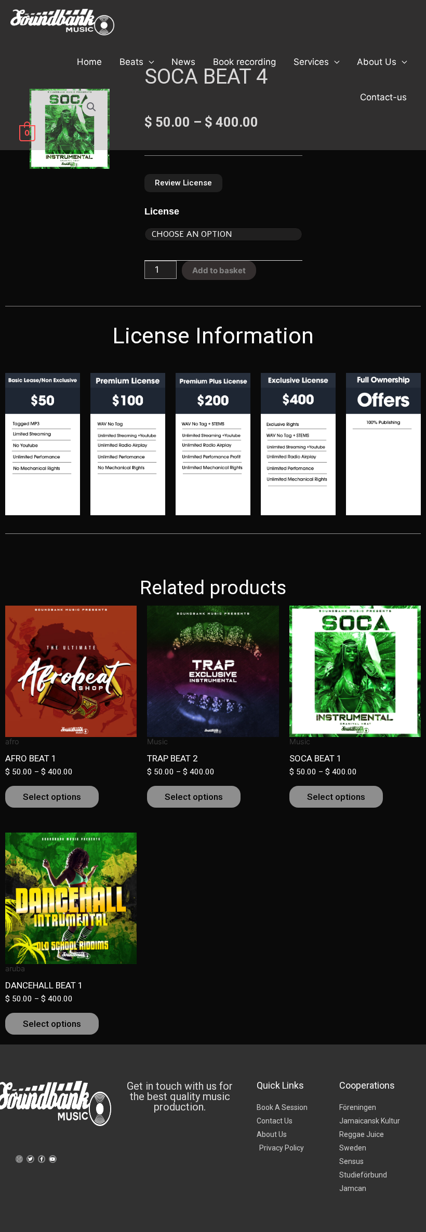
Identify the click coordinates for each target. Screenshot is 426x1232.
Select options (52, 797)
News (183, 62)
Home (89, 62)
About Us (376, 62)
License (161, 211)
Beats (131, 62)
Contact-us (383, 97)
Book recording (244, 62)
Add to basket (219, 270)
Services (311, 62)
